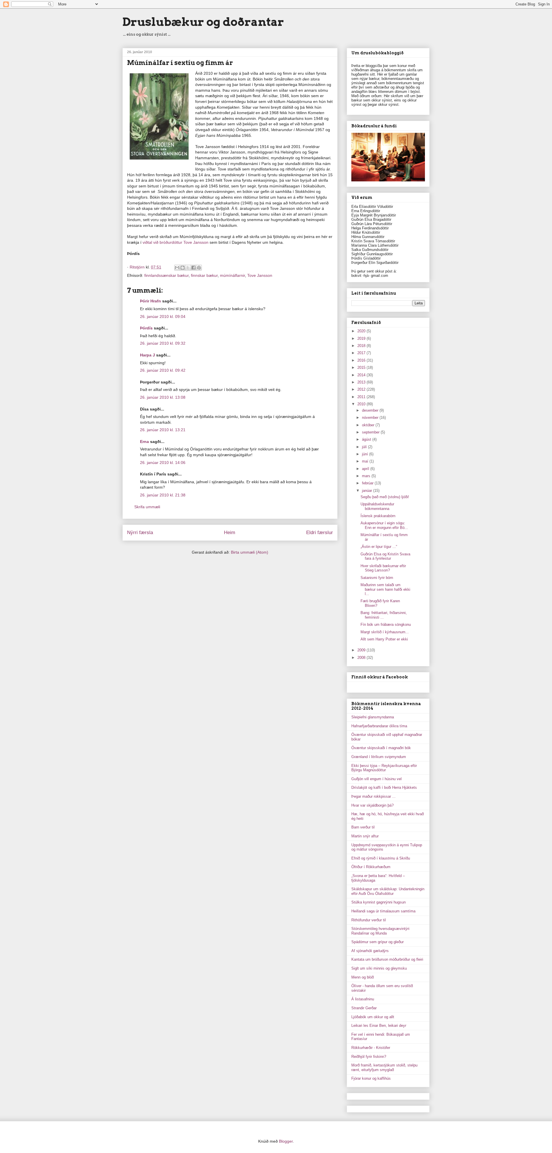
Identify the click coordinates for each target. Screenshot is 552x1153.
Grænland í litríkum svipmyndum (378, 757)
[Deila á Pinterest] (199, 267)
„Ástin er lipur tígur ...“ (379, 546)
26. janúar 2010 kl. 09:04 (162, 316)
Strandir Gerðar (364, 1008)
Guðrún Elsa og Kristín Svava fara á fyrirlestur (385, 556)
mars (366, 476)
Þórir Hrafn (150, 301)
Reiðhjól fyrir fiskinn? (368, 1056)
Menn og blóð (362, 977)
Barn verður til (363, 827)
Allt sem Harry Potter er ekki (384, 639)
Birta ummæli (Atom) (249, 552)
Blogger (286, 1141)
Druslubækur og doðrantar (203, 22)
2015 (362, 367)
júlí (365, 447)
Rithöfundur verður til (368, 920)
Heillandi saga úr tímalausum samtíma (383, 911)
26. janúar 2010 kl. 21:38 (162, 495)
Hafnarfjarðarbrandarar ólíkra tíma (379, 726)
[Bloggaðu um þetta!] (182, 267)
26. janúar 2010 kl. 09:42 (162, 370)
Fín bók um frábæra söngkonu (386, 624)
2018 (362, 346)
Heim (229, 532)
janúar (367, 490)
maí (365, 461)
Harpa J (147, 355)
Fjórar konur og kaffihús (371, 1078)
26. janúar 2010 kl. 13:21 (162, 429)
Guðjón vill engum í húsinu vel (376, 779)
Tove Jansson (259, 275)
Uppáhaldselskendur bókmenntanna (377, 506)
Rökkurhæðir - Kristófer (370, 1047)
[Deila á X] (188, 267)
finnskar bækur (204, 275)
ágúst (367, 439)
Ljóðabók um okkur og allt (372, 1017)
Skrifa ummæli (147, 506)
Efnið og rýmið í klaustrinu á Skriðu (380, 858)
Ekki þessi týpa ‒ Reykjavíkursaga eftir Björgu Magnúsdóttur (384, 767)
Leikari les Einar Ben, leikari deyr (378, 1025)
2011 (362, 397)
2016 (362, 360)
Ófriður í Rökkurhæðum (370, 867)
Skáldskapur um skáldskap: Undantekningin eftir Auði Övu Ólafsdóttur (387, 891)
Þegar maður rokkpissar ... (373, 796)
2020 (362, 331)
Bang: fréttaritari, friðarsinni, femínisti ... (384, 615)
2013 (362, 382)
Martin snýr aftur (365, 836)
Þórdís (146, 328)
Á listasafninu (362, 999)
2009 (362, 650)
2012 (362, 389)
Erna (144, 441)
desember (370, 410)
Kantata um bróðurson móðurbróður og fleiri (387, 959)
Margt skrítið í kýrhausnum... (385, 632)
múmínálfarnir (232, 275)
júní (365, 454)
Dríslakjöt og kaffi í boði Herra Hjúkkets (384, 787)
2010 (362, 404)
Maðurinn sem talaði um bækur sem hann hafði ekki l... (385, 589)
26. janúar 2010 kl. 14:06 (162, 462)
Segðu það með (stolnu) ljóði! (385, 497)
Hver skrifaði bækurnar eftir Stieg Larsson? (383, 568)
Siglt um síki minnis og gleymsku (379, 968)
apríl (366, 469)
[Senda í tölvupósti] (177, 267)
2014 (362, 375)
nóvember (370, 417)
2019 (362, 338)
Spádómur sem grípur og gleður (377, 942)
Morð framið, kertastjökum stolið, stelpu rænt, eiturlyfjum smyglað (384, 1067)
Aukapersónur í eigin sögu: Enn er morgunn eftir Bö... (384, 525)
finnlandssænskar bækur (166, 275)
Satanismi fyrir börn (377, 577)
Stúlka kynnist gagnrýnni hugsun (378, 902)
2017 (362, 353)
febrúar (368, 483)
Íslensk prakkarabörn (378, 516)
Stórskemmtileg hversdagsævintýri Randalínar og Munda (380, 930)
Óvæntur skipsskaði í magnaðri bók (381, 748)
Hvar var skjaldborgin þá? (372, 805)
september (371, 432)
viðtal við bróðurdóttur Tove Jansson (175, 242)
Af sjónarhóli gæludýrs (370, 951)
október (368, 425)
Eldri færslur (319, 532)
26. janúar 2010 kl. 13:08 (162, 397)
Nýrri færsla (140, 532)
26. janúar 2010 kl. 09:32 (162, 343)
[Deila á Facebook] (193, 267)
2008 (362, 657)
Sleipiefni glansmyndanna (372, 717)
